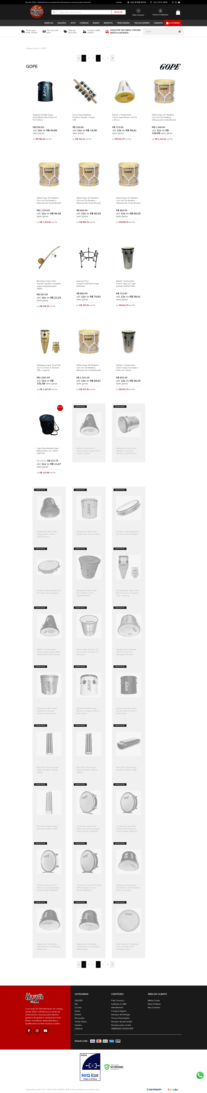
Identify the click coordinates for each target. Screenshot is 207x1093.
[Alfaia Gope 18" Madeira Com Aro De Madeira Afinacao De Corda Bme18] (88, 361)
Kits (76, 1004)
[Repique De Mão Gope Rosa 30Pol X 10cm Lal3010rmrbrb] (88, 575)
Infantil (78, 1014)
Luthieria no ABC (119, 1004)
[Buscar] (116, 12)
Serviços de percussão (121, 1021)
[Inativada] (90, 1067)
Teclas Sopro (81, 1021)
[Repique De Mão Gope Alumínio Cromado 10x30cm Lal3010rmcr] (128, 432)
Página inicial (32, 48)
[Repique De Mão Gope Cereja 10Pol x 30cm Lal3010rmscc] (49, 516)
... (98, 58)
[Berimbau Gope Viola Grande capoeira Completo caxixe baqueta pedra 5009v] (49, 278)
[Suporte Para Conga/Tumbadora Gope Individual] (88, 277)
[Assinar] (180, 31)
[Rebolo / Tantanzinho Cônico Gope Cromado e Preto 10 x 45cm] (128, 361)
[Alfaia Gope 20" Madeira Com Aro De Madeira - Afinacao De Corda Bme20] (49, 194)
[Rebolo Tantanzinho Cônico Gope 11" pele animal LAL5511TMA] (128, 277)
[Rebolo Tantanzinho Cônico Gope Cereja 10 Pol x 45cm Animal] (88, 432)
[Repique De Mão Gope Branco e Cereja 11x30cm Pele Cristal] (88, 692)
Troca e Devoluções (120, 1018)
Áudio (77, 1011)
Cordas (78, 1007)
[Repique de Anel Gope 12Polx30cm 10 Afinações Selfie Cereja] (88, 928)
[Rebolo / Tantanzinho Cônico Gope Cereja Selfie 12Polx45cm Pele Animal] (49, 634)
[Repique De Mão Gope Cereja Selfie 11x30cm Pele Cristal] (128, 692)
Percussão (79, 1018)
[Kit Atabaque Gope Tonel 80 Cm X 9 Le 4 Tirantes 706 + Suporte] (128, 575)
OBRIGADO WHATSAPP (122, 1028)
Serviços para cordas (121, 1025)
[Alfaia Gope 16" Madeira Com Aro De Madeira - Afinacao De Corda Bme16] (88, 194)
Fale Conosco (138, 15)
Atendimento (117, 1007)
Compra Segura (118, 1011)
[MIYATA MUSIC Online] (39, 11)
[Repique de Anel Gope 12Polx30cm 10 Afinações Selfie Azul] (49, 928)
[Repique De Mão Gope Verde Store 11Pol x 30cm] (88, 516)
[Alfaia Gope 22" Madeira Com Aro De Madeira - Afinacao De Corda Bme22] (164, 111)
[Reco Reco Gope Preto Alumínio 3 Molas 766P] (128, 751)
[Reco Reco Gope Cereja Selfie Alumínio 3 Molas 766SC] (49, 751)
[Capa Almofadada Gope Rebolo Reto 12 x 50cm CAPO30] (49, 445)
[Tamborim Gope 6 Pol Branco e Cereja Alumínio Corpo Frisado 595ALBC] (49, 869)
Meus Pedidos (154, 1004)
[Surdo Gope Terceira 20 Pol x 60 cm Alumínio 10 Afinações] (88, 634)
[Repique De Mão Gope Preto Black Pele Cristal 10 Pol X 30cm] (45, 111)
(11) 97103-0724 (138, 2)
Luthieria (79, 1028)
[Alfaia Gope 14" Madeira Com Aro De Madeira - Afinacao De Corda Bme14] (128, 194)
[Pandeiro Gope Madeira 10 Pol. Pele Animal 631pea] (49, 575)
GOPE (43, 48)
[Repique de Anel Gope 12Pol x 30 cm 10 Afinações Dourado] (128, 634)
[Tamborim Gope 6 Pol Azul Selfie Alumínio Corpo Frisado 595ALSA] (88, 869)
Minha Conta (154, 1000)
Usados (78, 1025)
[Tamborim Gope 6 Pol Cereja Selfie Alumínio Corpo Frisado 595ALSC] (128, 810)
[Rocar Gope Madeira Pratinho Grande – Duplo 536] (85, 111)
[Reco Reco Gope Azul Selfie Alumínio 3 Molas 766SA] (88, 751)
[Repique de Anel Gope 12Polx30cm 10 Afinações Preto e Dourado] (128, 869)
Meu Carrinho (154, 1007)
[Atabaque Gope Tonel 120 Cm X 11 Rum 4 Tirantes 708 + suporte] (49, 361)
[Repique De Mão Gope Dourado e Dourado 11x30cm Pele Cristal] (49, 692)
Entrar (155, 15)
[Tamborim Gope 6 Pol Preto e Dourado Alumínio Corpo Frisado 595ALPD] (88, 810)
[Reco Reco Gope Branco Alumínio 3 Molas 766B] (49, 810)
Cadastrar (163, 15)
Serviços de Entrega (120, 1014)
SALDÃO (79, 1000)
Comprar (45, 146)
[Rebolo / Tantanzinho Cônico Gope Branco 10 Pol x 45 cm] (124, 111)
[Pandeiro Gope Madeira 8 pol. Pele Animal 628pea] (128, 516)
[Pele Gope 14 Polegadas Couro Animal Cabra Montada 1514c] (128, 928)
